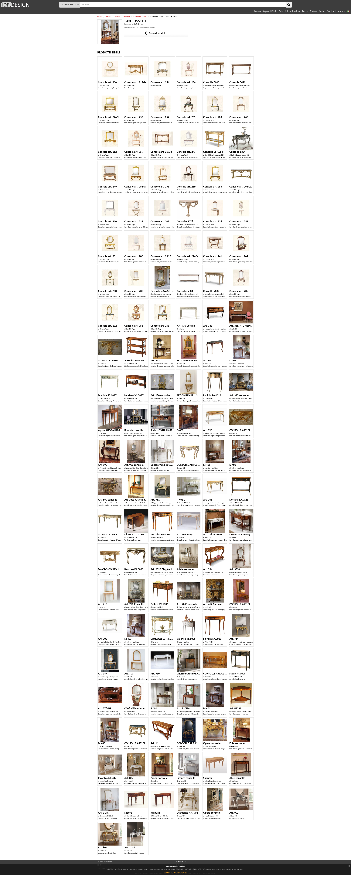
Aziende (341, 11)
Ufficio (273, 11)
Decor (305, 11)
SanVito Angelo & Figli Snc (134, 24)
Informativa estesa (180, 872)
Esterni (282, 11)
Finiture (313, 11)
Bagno (265, 11)
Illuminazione (294, 11)
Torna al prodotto (157, 33)
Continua (168, 873)
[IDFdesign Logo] (29, 4)
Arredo (257, 11)
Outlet (322, 11)
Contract (331, 11)
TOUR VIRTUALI (105, 861)
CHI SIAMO (181, 861)
